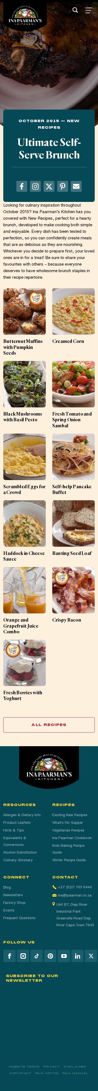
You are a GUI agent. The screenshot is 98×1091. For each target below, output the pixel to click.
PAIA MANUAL (75, 1073)
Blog (7, 887)
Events (8, 910)
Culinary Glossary (18, 860)
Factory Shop (14, 902)
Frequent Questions (19, 918)
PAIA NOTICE (47, 1073)
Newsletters (13, 895)
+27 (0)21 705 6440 (75, 887)
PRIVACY (52, 1066)
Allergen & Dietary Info (22, 815)
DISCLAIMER (75, 1066)
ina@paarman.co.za (74, 895)
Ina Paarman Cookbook (72, 838)
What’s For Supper (67, 822)
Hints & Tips (13, 830)
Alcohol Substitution (20, 852)
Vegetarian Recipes (68, 830)
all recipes (48, 725)
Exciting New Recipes (69, 815)
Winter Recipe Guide (69, 860)
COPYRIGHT (20, 1073)
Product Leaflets (17, 822)
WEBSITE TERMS (24, 1066)
